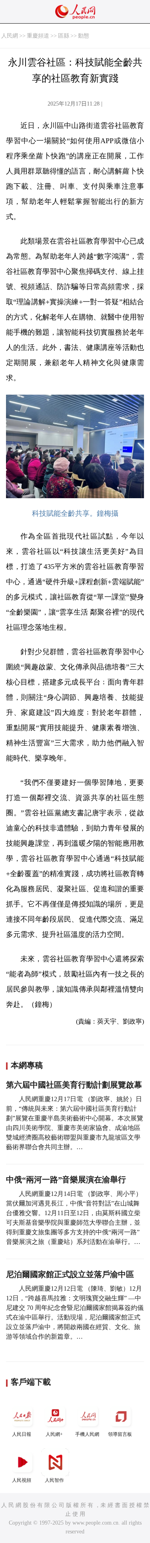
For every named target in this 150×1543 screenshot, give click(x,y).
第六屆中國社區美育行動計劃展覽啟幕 (74, 1084)
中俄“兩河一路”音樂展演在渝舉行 (66, 1179)
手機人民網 (87, 1434)
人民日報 (21, 1434)
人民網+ (54, 1434)
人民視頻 (21, 1480)
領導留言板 (120, 1434)
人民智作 (54, 1480)
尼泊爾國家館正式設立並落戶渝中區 (70, 1274)
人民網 (9, 36)
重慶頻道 (38, 36)
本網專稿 (27, 1065)
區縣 (63, 36)
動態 (83, 36)
